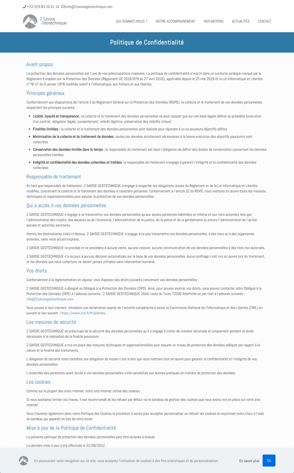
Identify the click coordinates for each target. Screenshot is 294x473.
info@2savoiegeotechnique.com (89, 6)
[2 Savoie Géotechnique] (45, 21)
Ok (269, 460)
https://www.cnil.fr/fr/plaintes (82, 312)
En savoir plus (249, 460)
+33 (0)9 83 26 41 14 (43, 6)
